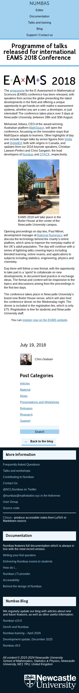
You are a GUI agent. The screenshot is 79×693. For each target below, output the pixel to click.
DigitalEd (16, 143)
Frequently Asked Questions (21, 464)
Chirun (7, 517)
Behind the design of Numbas (22, 586)
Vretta (68, 139)
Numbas (27, 154)
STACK (45, 154)
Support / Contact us (39, 35)
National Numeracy (49, 235)
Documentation (39, 16)
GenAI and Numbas (16, 626)
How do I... (10, 567)
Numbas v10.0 (12, 620)
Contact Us (10, 483)
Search (39, 431)
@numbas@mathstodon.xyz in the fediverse (31, 495)
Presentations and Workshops (39, 402)
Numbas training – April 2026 (22, 633)
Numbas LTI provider (16, 573)
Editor (39, 10)
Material (25, 389)
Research (26, 414)
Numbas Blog (17, 601)
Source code (11, 508)
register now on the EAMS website (44, 320)
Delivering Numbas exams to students (27, 561)
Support (25, 420)
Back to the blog (41, 441)
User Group (10, 501)
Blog (40, 28)
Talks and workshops (16, 470)
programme (17, 90)
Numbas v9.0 (11, 645)
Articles (25, 383)
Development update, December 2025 (28, 639)
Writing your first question (19, 555)
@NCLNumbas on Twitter (19, 489)
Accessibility (11, 580)
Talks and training (39, 22)
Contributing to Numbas (18, 477)
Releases (26, 408)
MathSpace (36, 127)
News (24, 396)
